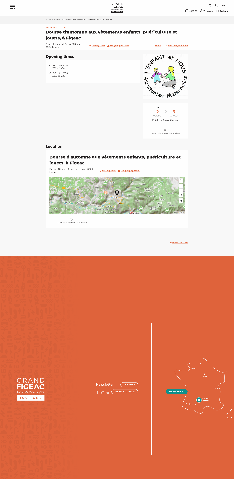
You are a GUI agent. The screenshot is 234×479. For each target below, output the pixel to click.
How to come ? (176, 392)
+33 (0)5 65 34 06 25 (125, 392)
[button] (216, 5)
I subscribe (129, 385)
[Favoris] (210, 5)
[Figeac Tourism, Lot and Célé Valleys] (117, 9)
